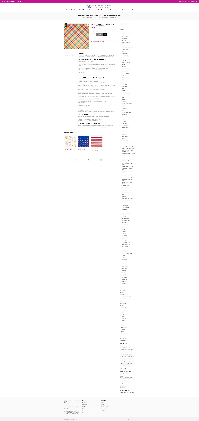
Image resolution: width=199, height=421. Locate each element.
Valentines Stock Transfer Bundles (127, 183)
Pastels (122, 361)
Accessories (118, 9)
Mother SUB (124, 257)
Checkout (193, 1)
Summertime (126, 365)
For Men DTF (124, 81)
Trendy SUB (124, 281)
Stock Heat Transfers (126, 9)
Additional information (69, 55)
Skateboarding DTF (126, 125)
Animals (122, 336)
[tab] (70, 53)
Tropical (122, 366)
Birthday (122, 351)
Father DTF (124, 75)
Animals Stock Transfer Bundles (128, 144)
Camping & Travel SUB (126, 200)
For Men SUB (124, 231)
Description (66, 53)
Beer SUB (123, 194)
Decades (130, 352)
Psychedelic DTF (125, 110)
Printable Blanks (123, 323)
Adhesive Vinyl (81, 9)
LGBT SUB (123, 248)
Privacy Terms (103, 410)
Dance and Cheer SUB (126, 213)
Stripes (122, 365)
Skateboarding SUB (126, 275)
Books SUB (124, 196)
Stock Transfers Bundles (125, 140)
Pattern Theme (124, 318)
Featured (122, 292)
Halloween (127, 358)
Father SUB (124, 226)
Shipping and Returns (105, 406)
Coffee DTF (124, 60)
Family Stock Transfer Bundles (127, 158)
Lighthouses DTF (125, 99)
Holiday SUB (124, 240)
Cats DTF (123, 51)
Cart (196, 1)
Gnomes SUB (124, 235)
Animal (123, 311)
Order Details (84, 404)
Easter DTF (124, 66)
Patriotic (125, 361)
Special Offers (65, 9)
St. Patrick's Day (126, 363)
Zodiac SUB (124, 288)
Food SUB (123, 229)
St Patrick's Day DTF (126, 92)
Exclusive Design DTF (126, 69)
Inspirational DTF (125, 95)
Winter (122, 368)
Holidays (122, 331)
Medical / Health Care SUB (127, 253)
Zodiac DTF (124, 138)
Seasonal (123, 320)
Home (84, 17)
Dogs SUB (123, 214)
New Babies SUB (126, 207)
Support (133, 9)
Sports (123, 322)
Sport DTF (124, 121)
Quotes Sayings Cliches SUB (127, 262)
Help (105, 34)
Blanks (107, 9)
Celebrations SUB (125, 203)
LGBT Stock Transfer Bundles (127, 166)
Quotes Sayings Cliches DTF (127, 112)
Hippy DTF (124, 88)
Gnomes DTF (124, 84)
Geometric (132, 356)
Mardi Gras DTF (125, 101)
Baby (129, 349)
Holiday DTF (124, 90)
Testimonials (103, 408)
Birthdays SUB (125, 205)
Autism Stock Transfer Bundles (127, 146)
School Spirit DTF (125, 116)
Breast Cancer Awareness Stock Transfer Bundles (128, 151)
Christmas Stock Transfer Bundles (128, 153)
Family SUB (124, 222)
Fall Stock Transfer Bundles (127, 157)
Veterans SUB (124, 285)
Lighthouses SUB (125, 250)
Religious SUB (124, 264)
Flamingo (130, 354)
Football (128, 356)
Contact (102, 404)
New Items (122, 299)
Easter (124, 354)
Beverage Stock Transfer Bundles (128, 148)
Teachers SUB (124, 279)
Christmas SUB (124, 209)
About (102, 402)
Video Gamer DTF (125, 136)
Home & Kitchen (124, 333)
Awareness (122, 349)
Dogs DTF (123, 64)
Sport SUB (124, 272)
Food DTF (123, 79)
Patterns (111, 9)
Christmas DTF (124, 58)
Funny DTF (124, 82)
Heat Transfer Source (75, 419)
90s (126, 345)
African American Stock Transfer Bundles (128, 143)
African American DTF (126, 38)
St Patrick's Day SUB (126, 242)
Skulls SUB (124, 270)
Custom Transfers (89, 9)
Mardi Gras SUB (125, 251)
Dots (121, 354)
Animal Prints (128, 347)
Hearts (131, 358)
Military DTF (124, 105)
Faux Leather (122, 290)
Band (132, 349)
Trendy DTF (124, 130)
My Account (187, 1)
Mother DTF (124, 106)
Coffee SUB (124, 211)
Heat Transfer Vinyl (72, 9)
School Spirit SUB (125, 266)
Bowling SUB (125, 274)
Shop (87, 17)
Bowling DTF (125, 123)
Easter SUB (124, 216)
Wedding (132, 366)
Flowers (122, 356)
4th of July (122, 345)
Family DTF (124, 71)
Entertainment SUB (125, 218)
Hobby (123, 314)
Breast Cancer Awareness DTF (127, 47)
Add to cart (100, 34)
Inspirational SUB (125, 246)
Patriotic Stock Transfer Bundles (128, 174)
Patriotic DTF (124, 108)
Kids (121, 359)
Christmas (126, 352)
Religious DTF (124, 114)
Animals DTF (124, 40)
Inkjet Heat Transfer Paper (126, 296)
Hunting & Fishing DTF (126, 94)
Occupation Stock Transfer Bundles (127, 172)
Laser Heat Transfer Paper (126, 298)
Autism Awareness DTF (126, 42)
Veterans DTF (124, 134)
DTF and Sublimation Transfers (126, 33)
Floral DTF (124, 77)
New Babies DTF (126, 57)
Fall (127, 354)
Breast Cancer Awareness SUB (127, 198)
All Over (123, 309)
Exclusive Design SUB (126, 220)
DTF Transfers (123, 34)
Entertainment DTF (125, 68)
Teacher (131, 365)
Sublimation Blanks (123, 338)
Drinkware (123, 329)
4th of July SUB (125, 187)
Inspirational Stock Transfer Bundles (127, 164)
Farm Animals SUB (125, 224)
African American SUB (126, 189)
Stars (131, 363)
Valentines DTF (124, 132)
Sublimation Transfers (125, 185)
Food (125, 356)
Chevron (122, 352)
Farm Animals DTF (125, 73)
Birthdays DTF (125, 55)
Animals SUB (124, 190)
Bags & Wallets (124, 327)
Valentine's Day (127, 366)
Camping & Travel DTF (126, 49)
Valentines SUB (124, 283)
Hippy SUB (124, 238)
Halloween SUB (124, 237)
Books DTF (124, 45)
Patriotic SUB (124, 259)
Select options (75, 160)
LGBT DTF (123, 97)
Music (128, 359)
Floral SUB (124, 227)
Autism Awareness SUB (126, 192)
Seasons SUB (124, 268)
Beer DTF (123, 44)
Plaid (129, 361)
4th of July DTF (124, 36)
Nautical (131, 359)
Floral (123, 312)
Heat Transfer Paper (99, 9)
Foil (94, 9)
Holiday (123, 316)
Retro (132, 361)
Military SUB (124, 255)
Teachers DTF (124, 129)
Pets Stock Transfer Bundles (127, 175)
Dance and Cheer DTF (126, 62)
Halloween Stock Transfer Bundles (127, 161)
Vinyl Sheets (95, 17)
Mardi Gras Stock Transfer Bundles (127, 169)
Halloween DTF (124, 86)
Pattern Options (95, 31)
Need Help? (181, 1)
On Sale (121, 301)
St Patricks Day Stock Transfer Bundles (127, 180)
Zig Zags (125, 368)
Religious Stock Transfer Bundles (128, 177)
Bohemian (126, 351)
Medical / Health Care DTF (127, 103)
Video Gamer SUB (125, 286)
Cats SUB (123, 201)
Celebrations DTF (125, 53)
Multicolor (124, 359)
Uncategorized (123, 340)
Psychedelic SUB (125, 261)
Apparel (122, 325)
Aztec (126, 349)
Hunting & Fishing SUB (126, 244)
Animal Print (123, 347)
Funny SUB (124, 233)
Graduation (122, 358)
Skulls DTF (124, 119)
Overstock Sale (123, 303)
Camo (130, 351)
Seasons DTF (124, 118)
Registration (84, 406)
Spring (122, 363)
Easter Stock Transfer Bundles (127, 155)
